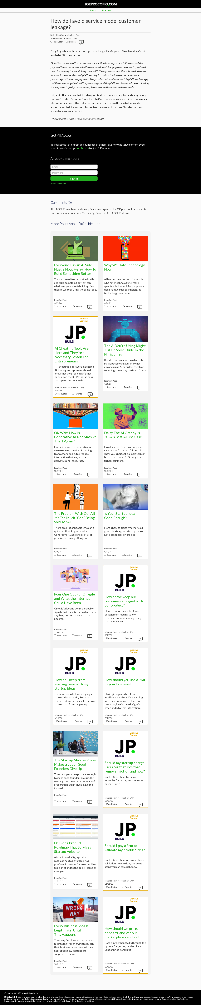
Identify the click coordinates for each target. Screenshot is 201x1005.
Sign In (74, 178)
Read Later (58, 41)
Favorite (72, 41)
